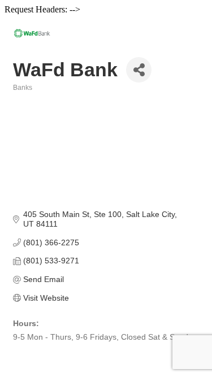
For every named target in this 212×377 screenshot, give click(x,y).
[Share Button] (139, 70)
